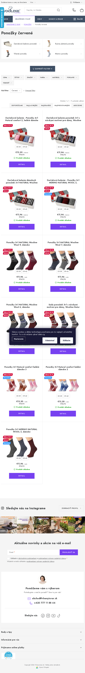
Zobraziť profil (70, 508)
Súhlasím (66, 340)
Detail (21, 164)
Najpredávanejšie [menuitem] (62, 106)
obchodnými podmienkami (27, 558)
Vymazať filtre (30, 90)
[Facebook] (43, 615)
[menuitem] (7, 19)
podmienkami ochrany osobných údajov (52, 558)
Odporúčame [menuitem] (17, 106)
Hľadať (58, 10)
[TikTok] (59, 615)
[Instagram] (48, 615)
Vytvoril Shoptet (44, 667)
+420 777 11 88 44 (75, 10)
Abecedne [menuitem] (77, 106)
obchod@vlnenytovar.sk (44, 598)
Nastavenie (18, 339)
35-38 (18, 147)
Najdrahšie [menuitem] (46, 106)
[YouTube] (53, 615)
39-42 (25, 147)
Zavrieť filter (42, 69)
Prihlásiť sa (68, 552)
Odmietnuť (49, 340)
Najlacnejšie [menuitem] (32, 106)
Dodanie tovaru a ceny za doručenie (14, 2)
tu (44, 334)
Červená (15, 90)
